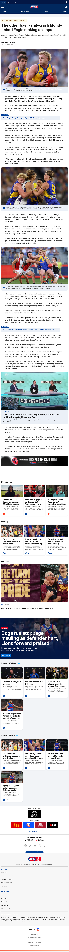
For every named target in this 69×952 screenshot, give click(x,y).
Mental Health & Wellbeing (8, 876)
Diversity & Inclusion (6, 882)
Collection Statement (46, 864)
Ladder (46, 11)
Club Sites (58, 2)
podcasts (8, 604)
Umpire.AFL (4, 901)
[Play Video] (34, 390)
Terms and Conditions (34, 937)
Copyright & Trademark (34, 942)
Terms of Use (26, 864)
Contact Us (4, 886)
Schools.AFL (4, 905)
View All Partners (33, 831)
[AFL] (3, 2)
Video (4, 11)
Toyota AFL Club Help (7, 879)
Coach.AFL (4, 898)
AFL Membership (5, 908)
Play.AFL (3, 895)
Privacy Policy (35, 864)
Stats (64, 11)
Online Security (34, 945)
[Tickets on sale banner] (34, 461)
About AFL (4, 872)
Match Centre (25, 11)
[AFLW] (9, 2)
